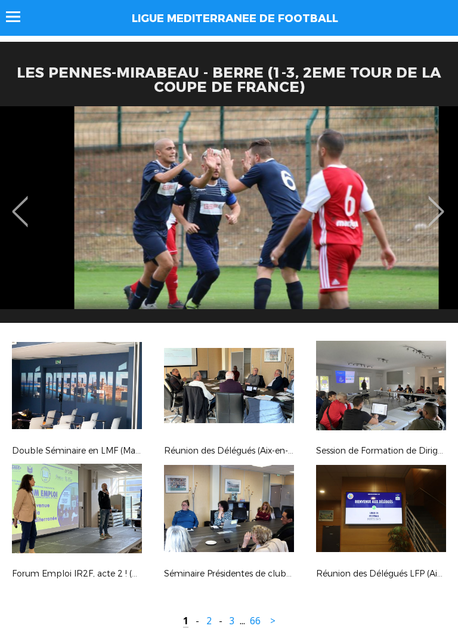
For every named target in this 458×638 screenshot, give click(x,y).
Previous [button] (20, 203)
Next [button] (436, 203)
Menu (19, 17)
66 (255, 621)
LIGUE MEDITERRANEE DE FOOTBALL (235, 18)
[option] (229, 219)
